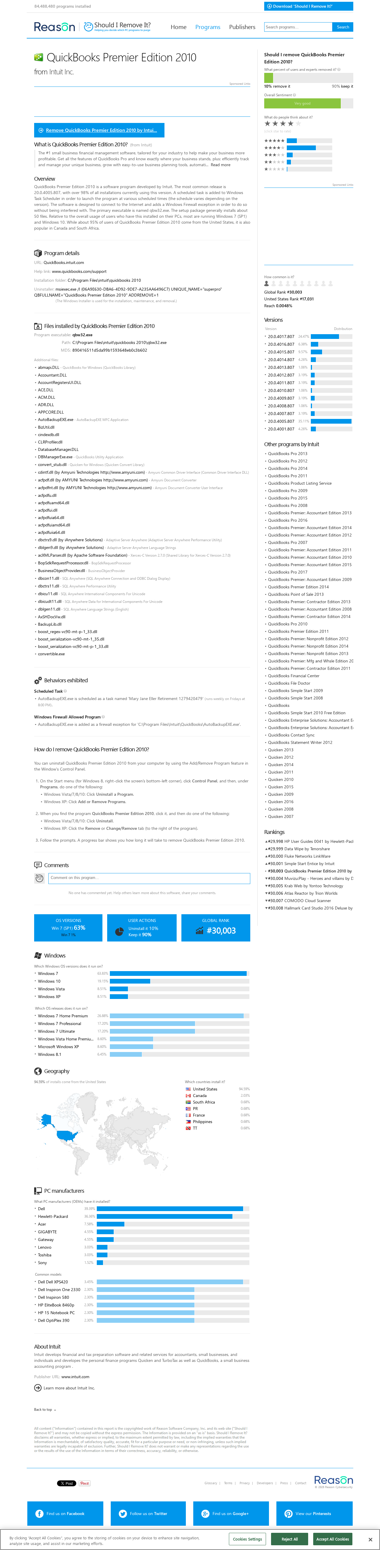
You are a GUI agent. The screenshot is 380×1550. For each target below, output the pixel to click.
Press (284, 1483)
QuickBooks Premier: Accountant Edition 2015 (310, 564)
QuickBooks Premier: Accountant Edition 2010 (310, 557)
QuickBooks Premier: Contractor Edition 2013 (309, 601)
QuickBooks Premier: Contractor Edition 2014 (309, 616)
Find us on (65, 1513)
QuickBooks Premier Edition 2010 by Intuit (323, 871)
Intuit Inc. (61, 71)
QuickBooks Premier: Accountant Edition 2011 (310, 550)
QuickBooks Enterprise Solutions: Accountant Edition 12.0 (320, 727)
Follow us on (148, 1513)
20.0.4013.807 (281, 367)
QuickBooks (278, 705)
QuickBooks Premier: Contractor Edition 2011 (309, 668)
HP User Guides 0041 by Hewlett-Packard (322, 841)
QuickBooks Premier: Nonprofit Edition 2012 (308, 638)
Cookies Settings (247, 1538)
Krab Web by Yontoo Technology (313, 885)
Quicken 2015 (281, 787)
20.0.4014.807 (281, 359)
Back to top (43, 1409)
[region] (190, 1539)
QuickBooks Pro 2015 (288, 498)
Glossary (211, 1483)
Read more (220, 164)
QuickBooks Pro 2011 (288, 475)
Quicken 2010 (281, 779)
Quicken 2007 (281, 816)
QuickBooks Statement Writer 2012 (300, 742)
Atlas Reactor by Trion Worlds (311, 893)
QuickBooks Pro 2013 (288, 453)
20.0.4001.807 (281, 429)
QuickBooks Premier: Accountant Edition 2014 (310, 527)
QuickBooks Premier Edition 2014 (298, 587)
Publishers (242, 26)
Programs (207, 26)
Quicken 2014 (281, 764)
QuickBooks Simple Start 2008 (295, 698)
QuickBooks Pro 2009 (288, 490)
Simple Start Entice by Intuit (309, 863)
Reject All (290, 1538)
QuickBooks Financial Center (293, 675)
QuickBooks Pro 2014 (288, 468)
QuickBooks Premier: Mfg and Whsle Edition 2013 (313, 661)
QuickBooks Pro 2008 (288, 505)
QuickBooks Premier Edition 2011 (298, 631)
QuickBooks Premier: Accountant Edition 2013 (310, 512)
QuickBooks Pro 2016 (288, 520)
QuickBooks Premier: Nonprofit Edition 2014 (308, 646)
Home (178, 26)
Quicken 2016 (281, 801)
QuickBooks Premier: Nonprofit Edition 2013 (308, 653)
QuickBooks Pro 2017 (288, 572)
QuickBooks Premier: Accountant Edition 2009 (310, 579)
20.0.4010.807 (281, 390)
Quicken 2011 (281, 772)
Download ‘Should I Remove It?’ (303, 6)
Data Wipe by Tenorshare (307, 848)
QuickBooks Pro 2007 (288, 542)
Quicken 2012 (281, 757)
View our (313, 1513)
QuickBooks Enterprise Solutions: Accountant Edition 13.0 (320, 720)
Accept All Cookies (332, 1538)
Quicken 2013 (281, 749)
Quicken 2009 (281, 794)
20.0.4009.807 (281, 398)
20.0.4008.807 (281, 406)
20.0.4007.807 (281, 413)
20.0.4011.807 (281, 382)
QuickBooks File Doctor (289, 683)
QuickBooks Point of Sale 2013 (296, 594)
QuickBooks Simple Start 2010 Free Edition (307, 712)
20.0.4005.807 (281, 421)
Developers (265, 1483)
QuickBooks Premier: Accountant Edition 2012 (310, 535)
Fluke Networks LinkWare (307, 856)
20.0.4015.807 (281, 352)
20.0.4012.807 (281, 375)
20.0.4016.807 (281, 344)
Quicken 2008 (281, 809)
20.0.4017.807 (281, 336)
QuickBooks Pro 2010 (288, 624)
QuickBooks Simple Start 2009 (295, 690)
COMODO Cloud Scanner (307, 900)
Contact (300, 1483)
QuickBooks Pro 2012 (288, 461)
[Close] (370, 1539)
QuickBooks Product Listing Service (300, 483)
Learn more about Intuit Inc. (69, 1388)
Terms (228, 1483)
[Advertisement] (308, 226)
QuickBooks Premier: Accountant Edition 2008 (310, 609)
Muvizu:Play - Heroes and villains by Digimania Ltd (330, 878)
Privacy (245, 1483)
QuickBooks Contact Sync (291, 735)
